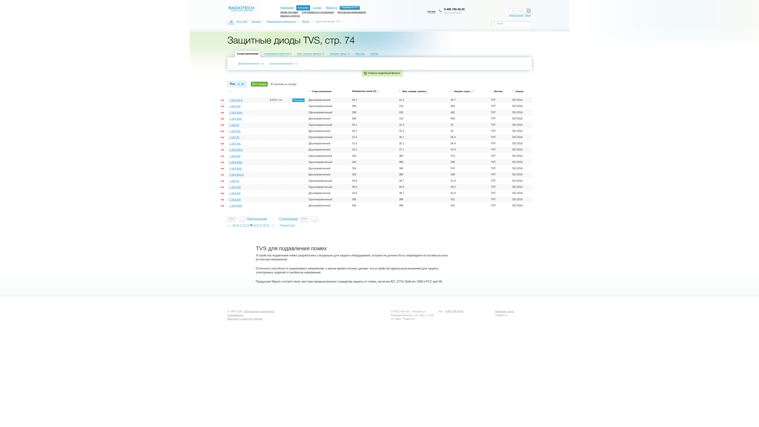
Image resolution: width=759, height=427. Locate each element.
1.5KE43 (234, 181)
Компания (287, 7)
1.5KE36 (234, 125)
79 (267, 225)
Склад (317, 7)
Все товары (259, 84)
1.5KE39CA (236, 149)
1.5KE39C (235, 143)
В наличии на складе (283, 84)
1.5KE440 (235, 199)
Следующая (288, 219)
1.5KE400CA (236, 174)
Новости (331, 7)
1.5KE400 (235, 156)
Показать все (287, 225)
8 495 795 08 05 (454, 9)
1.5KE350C (235, 118)
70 (237, 225)
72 (244, 225)
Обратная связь (504, 311)
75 (254, 225)
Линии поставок (289, 12)
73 (247, 225)
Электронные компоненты (281, 21)
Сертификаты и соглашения (318, 12)
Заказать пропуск (290, 15)
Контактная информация (352, 12)
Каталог (256, 21)
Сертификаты (235, 315)
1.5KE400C (235, 168)
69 (234, 225)
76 (257, 225)
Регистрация (516, 15)
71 (241, 225)
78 (264, 225)
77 (261, 225)
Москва (432, 11)
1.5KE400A (235, 162)
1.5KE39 (234, 137)
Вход (528, 15)
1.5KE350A (235, 112)
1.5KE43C (235, 193)
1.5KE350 (235, 106)
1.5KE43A (235, 187)
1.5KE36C (235, 131)
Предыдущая (257, 219)
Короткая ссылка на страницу (245, 318)
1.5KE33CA (236, 100)
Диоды (306, 21)
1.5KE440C (235, 205)
